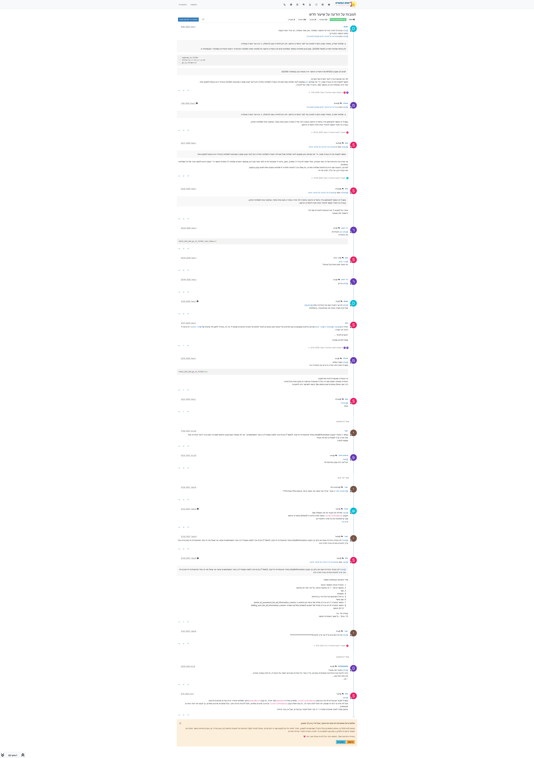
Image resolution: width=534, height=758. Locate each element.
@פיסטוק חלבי (335, 487)
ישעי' (346, 431)
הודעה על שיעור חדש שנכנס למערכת (322, 36)
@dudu (337, 103)
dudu (346, 27)
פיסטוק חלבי (343, 455)
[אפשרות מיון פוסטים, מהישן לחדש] (203, 19)
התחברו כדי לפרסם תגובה (188, 19)
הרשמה (350, 742)
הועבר (351, 19)
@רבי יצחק (338, 258)
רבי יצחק (344, 228)
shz (346, 143)
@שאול (338, 536)
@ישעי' (332, 455)
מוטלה (345, 103)
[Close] (180, 723)
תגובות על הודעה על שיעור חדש (322, 147)
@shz (335, 228)
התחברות (341, 742)
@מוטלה (338, 189)
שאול (346, 509)
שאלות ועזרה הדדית (337, 19)
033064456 (343, 666)
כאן (306, 82)
